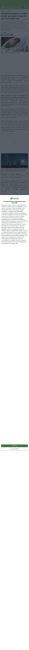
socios (16, 205)
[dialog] (14, 422)
